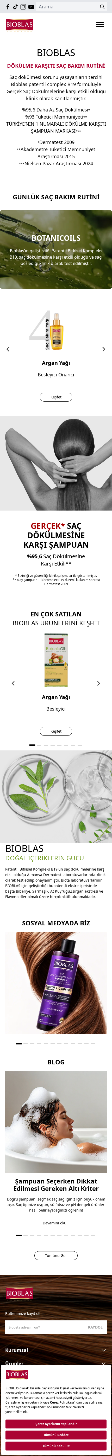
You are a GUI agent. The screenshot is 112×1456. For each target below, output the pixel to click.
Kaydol (95, 1327)
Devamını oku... (56, 1222)
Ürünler (14, 1363)
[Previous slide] (8, 349)
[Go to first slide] (103, 349)
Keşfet (56, 396)
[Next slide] (98, 683)
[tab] (32, 745)
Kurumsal (16, 1350)
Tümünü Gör (56, 1255)
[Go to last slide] (13, 683)
